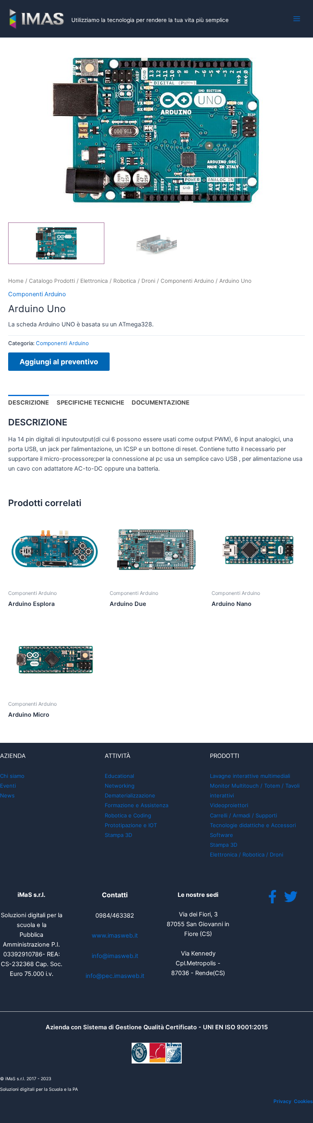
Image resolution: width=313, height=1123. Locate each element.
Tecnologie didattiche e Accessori (253, 825)
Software (221, 835)
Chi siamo (12, 776)
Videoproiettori (229, 805)
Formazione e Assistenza (136, 805)
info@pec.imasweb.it (115, 976)
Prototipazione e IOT (131, 825)
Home (16, 280)
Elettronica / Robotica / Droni (117, 280)
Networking (119, 785)
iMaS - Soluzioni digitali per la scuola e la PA (91, 14)
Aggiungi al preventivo (59, 361)
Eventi (8, 785)
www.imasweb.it (115, 935)
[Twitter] (291, 896)
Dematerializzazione (130, 795)
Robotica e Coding (128, 815)
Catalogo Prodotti (52, 280)
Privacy (282, 1101)
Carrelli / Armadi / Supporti (243, 815)
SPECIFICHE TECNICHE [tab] (90, 402)
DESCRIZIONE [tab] (28, 402)
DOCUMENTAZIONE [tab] (161, 402)
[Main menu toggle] (297, 19)
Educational (119, 776)
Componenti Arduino (187, 280)
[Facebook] (272, 896)
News (7, 795)
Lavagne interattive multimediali (250, 776)
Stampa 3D (118, 835)
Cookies (303, 1101)
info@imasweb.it (115, 956)
